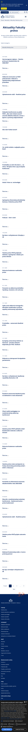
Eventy (2, 644)
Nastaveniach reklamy (5, 717)
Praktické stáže (4, 666)
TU (19, 6)
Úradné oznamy (4, 646)
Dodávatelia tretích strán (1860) (10, 711)
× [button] (26, 701)
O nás (2, 655)
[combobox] (24, 702)
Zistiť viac (4, 8)
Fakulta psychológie (5, 614)
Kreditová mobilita (5, 664)
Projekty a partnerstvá (6, 669)
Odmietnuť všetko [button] (20, 729)
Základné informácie (5, 624)
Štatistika (3, 673)
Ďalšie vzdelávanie (5, 629)
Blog (2, 698)
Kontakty (3, 678)
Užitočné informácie (5, 633)
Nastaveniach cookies (5, 718)
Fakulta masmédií (5, 616)
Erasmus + (3, 662)
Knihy (2, 688)
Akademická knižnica (5, 693)
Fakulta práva (4, 610)
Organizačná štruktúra (6, 653)
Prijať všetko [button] (7, 729)
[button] (26, 16)
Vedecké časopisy (5, 690)
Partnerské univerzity (5, 671)
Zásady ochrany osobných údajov (16, 718)
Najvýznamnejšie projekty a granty (8, 686)
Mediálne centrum (5, 650)
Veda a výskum (4, 683)
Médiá (2, 648)
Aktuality (3, 641)
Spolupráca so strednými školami (8, 636)
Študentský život (4, 631)
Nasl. (14, 589)
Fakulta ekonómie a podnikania (8, 612)
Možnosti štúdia (4, 627)
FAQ (2, 676)
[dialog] (14, 716)
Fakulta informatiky (5, 619)
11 (24, 586)
